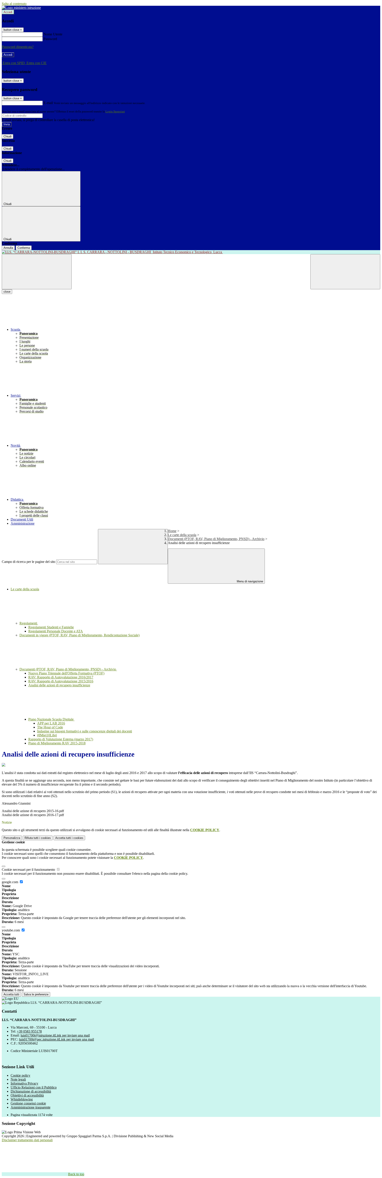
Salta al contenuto (14, 4)
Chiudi (7, 136)
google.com (10, 882)
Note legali (18, 1079)
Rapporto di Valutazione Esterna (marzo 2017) (60, 739)
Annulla (8, 247)
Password (50, 39)
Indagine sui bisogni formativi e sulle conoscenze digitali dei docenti (84, 731)
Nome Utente (53, 34)
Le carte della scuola (182, 535)
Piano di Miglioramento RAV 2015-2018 (57, 743)
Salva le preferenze (36, 994)
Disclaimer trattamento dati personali (27, 1140)
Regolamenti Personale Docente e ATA (55, 631)
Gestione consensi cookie (28, 1103)
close (7, 291)
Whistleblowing (22, 1099)
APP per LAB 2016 (51, 723)
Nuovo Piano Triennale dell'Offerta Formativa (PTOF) (66, 673)
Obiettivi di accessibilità (27, 1095)
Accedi (8, 12)
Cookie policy (20, 1075)
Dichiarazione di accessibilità (31, 1091)
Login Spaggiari (115, 111)
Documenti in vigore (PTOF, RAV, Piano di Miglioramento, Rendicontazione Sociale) (79, 635)
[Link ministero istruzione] (21, 8)
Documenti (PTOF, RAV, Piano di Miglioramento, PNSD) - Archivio (216, 539)
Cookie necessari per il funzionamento (29, 869)
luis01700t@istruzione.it (55, 1035)
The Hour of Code (50, 727)
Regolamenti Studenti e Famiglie (51, 627)
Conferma (23, 247)
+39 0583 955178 (29, 1031)
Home (172, 531)
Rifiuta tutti (38, 838)
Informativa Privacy (24, 1083)
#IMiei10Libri (47, 735)
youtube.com (11, 930)
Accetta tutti (69, 838)
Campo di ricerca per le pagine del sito (28, 562)
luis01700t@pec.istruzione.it (56, 1039)
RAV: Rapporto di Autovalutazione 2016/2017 (60, 677)
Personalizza (12, 838)
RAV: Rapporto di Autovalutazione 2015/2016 (60, 681)
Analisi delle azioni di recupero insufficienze (59, 685)
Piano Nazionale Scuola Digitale (51, 719)
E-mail (48, 103)
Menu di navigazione (249, 581)
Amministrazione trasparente (30, 1107)
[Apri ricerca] (345, 271)
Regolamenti (28, 623)
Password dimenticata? (18, 47)
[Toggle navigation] (37, 271)
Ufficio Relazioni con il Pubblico (34, 1087)
